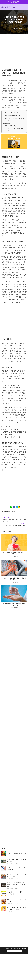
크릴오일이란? (9, 123)
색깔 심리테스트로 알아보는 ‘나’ (16, 853)
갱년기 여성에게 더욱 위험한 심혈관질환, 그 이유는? (14, 553)
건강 (9, 28)
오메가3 (9, 511)
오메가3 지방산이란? (11, 113)
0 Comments (17, 854)
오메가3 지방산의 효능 (13, 115)
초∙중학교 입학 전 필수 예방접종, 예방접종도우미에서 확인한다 (16, 884)
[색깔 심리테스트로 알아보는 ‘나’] (3, 853)
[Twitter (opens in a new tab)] (11, 2)
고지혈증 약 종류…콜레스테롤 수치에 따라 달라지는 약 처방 (14, 604)
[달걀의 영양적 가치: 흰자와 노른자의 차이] (3, 901)
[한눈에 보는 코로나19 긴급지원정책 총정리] (3, 861)
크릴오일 (13, 511)
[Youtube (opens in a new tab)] (17, 2)
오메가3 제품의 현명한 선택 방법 (15, 119)
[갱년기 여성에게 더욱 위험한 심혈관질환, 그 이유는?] (3, 908)
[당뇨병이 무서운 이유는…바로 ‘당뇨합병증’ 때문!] (3, 868)
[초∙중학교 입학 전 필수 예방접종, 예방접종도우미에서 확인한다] (3, 885)
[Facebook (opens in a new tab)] (13, 2)
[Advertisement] (14, 52)
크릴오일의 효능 (11, 126)
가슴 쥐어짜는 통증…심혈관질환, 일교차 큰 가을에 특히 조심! (14, 578)
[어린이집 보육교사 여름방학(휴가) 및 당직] (3, 893)
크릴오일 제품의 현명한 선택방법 (15, 129)
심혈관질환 (6, 511)
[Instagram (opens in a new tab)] (15, 2)
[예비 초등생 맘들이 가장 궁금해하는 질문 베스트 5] (3, 876)
